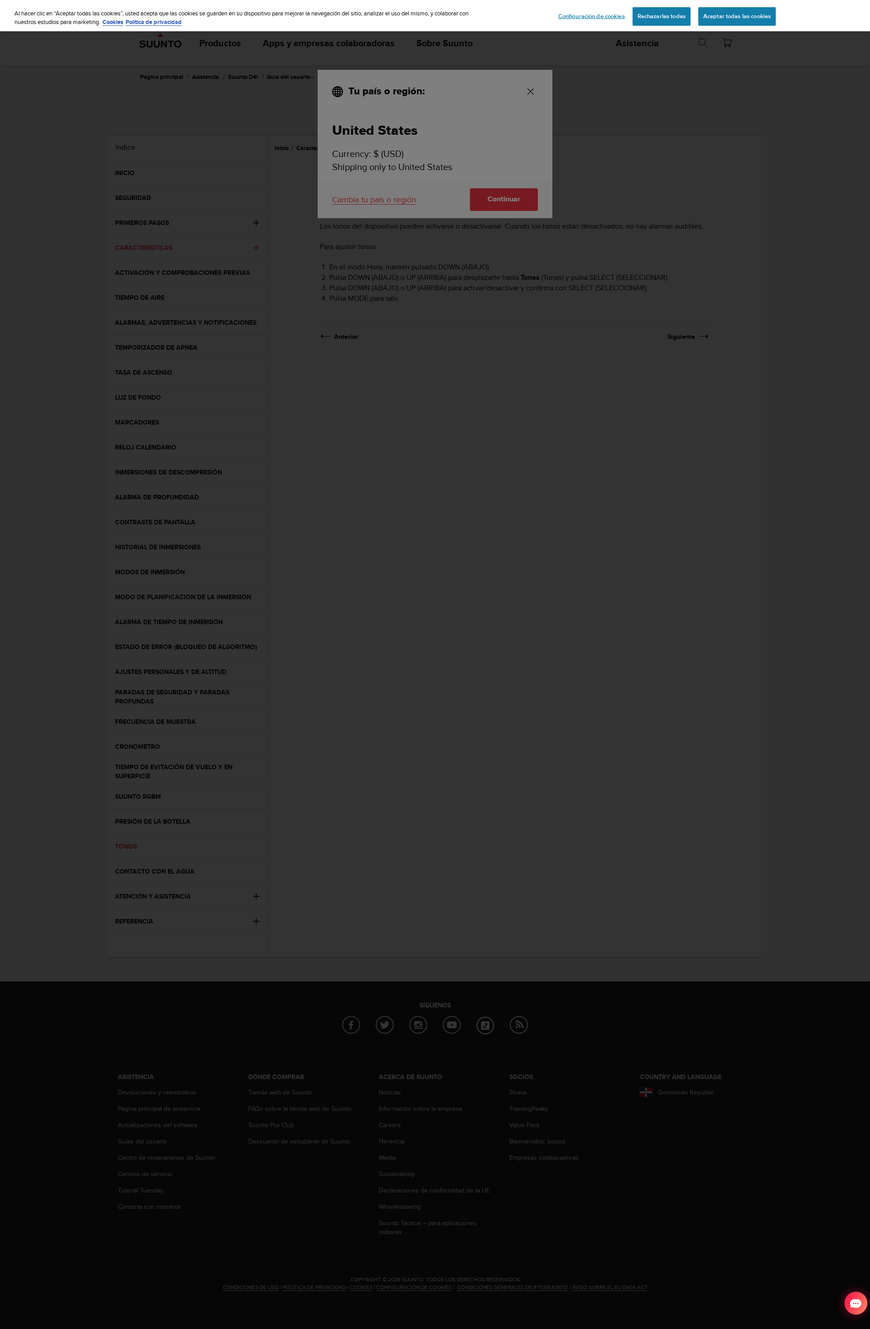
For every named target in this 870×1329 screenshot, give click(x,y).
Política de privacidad (154, 22)
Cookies (112, 22)
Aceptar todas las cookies (737, 16)
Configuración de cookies (591, 16)
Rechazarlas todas (662, 16)
